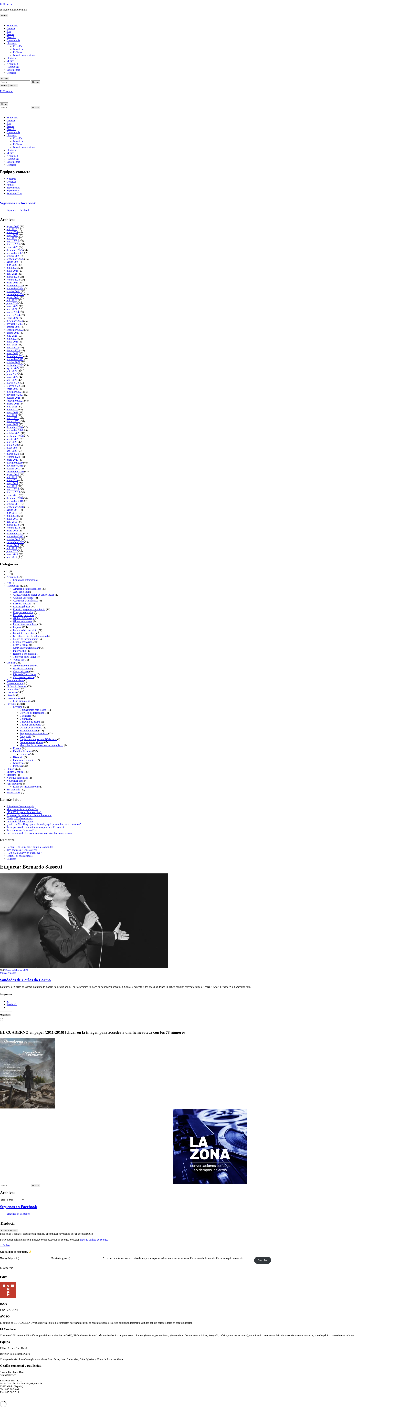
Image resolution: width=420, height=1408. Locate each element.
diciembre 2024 (15, 285)
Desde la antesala (22, 603)
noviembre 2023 (15, 323)
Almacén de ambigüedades (27, 588)
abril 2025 (12, 273)
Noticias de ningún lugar (26, 647)
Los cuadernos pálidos (31, 742)
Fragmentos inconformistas (34, 733)
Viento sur (18, 659)
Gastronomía (13, 40)
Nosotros (11, 178)
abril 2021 (12, 415)
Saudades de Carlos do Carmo (25, 980)
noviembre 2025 (15, 253)
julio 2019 (12, 477)
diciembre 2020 (15, 427)
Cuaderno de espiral (30, 721)
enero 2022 (12, 388)
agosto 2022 (13, 368)
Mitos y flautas (20, 644)
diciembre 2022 (15, 356)
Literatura (12, 43)
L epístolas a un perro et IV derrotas (38, 739)
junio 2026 (12, 232)
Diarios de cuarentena (31, 727)
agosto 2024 (13, 297)
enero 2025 (12, 282)
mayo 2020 (12, 447)
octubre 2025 (13, 256)
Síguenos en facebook (18, 203)
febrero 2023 (13, 350)
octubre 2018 (13, 504)
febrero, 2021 (21, 970)
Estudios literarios (22, 751)
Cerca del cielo (21, 671)
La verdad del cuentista (25, 630)
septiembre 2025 (15, 259)
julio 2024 (12, 300)
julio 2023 (12, 335)
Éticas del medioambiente (26, 786)
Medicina (11, 774)
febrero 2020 (13, 456)
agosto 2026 (13, 226)
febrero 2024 (13, 315)
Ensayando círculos (23, 612)
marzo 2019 (13, 489)
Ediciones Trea (14, 193)
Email (60, 1258)
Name (9, 1258)
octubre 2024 (13, 291)
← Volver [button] (5, 1245)
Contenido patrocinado (25, 580)
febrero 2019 (13, 492)
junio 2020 (12, 445)
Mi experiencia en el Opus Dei (22, 809)
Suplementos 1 (14, 190)
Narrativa (18, 49)
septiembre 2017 (15, 542)
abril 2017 (12, 557)
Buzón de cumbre (22, 668)
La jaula (17, 627)
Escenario (12, 692)
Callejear (11, 858)
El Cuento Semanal (17, 686)
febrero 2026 (13, 244)
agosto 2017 (13, 545)
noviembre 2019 (15, 465)
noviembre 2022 (15, 359)
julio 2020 (12, 442)
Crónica (11, 28)
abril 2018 (12, 521)
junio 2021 (12, 409)
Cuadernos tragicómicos (25, 600)
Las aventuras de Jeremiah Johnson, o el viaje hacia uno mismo (39, 833)
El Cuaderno (6, 4)
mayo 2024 (12, 306)
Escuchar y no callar (23, 615)
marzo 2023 (13, 347)
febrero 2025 (13, 279)
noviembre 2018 (15, 501)
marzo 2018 (13, 524)
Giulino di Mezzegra (23, 618)
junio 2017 (12, 551)
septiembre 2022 (15, 365)
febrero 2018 (13, 527)
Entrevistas (12, 25)
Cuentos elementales (30, 724)
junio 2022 (12, 374)
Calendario (25, 715)
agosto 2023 (13, 332)
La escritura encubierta (25, 624)
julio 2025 (12, 264)
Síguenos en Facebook (18, 1207)
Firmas (10, 184)
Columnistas (13, 66)
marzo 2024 (13, 312)
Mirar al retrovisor (22, 642)
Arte (9, 31)
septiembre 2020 (15, 436)
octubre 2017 (13, 539)
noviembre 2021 (15, 394)
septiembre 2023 (15, 329)
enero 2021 (12, 424)
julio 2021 (12, 406)
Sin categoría (13, 789)
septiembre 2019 (15, 471)
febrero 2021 (13, 421)
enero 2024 (12, 318)
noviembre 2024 (15, 288)
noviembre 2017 (15, 536)
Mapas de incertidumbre (25, 639)
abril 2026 (12, 238)
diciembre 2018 (15, 498)
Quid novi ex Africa (23, 677)
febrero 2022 (13, 385)
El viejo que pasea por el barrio (29, 609)
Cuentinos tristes (15, 680)
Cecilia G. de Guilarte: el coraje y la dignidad (30, 847)
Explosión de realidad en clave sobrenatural (29, 815)
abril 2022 (12, 380)
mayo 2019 (12, 483)
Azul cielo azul (21, 591)
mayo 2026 (12, 235)
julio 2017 (12, 548)
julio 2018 (12, 512)
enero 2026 (12, 247)
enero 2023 (12, 353)
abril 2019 (12, 486)
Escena (10, 34)
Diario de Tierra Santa (24, 674)
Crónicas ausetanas (23, 597)
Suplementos (13, 69)
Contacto (11, 72)
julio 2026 (12, 229)
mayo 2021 (12, 412)
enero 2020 (12, 459)
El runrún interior (29, 730)
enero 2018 (12, 530)
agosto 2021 (13, 403)
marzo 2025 (13, 276)
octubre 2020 (13, 433)
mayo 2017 (12, 554)
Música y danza (15, 771)
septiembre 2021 (15, 400)
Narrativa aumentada (24, 55)
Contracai (25, 718)
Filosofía (11, 37)
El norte (17, 748)
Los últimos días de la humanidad (30, 636)
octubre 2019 (13, 468)
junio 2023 (12, 338)
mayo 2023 (12, 341)
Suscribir (262, 1260)
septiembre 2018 (15, 507)
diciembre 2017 (15, 533)
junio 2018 (12, 515)
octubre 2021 (13, 397)
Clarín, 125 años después (19, 818)
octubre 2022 (13, 362)
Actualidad (12, 63)
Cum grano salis (21, 701)
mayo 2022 (12, 377)
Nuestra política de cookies (94, 1239)
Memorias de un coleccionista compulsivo (41, 745)
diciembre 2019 (15, 462)
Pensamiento (13, 783)
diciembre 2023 (15, 321)
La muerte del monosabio (20, 821)
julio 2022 (12, 371)
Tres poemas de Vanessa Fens (22, 830)
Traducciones (13, 792)
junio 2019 (12, 480)
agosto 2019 (13, 474)
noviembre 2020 (15, 430)
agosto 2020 (13, 439)
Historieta (18, 757)
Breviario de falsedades (32, 712)
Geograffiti (25, 736)
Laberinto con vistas (23, 633)
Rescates (24, 754)
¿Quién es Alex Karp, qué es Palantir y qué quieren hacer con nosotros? (44, 824)
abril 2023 (12, 344)
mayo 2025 (12, 270)
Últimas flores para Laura (33, 709)
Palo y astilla (19, 650)
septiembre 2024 (15, 294)
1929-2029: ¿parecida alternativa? (24, 812)
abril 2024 (12, 309)
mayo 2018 (12, 518)
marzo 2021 (13, 418)
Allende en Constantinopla (20, 806)
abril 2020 (12, 450)
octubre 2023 (13, 326)
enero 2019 (12, 495)
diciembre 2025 (15, 250)
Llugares (11, 58)
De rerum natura (15, 683)
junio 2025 (12, 267)
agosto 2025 (13, 261)
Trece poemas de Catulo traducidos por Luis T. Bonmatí (35, 827)
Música (10, 61)
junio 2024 (12, 303)
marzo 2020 (13, 453)
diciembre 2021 (15, 391)
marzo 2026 (13, 241)
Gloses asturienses (22, 621)
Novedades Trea (15, 780)
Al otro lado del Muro (24, 665)
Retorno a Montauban (24, 653)
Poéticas (17, 52)
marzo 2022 (13, 383)
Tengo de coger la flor (24, 656)
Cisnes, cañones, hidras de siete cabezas (33, 594)
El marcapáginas (21, 606)
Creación (17, 46)
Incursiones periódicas (24, 760)
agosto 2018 (13, 509)
